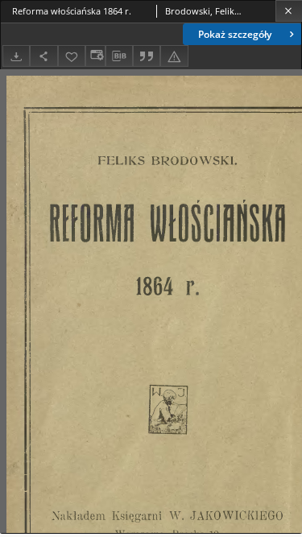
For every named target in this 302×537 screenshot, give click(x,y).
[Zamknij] (288, 11)
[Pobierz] (16, 56)
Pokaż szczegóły (234, 34)
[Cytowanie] (146, 56)
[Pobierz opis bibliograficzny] (119, 56)
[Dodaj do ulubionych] (71, 56)
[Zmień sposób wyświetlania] (95, 56)
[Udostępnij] (43, 56)
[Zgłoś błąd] (174, 56)
